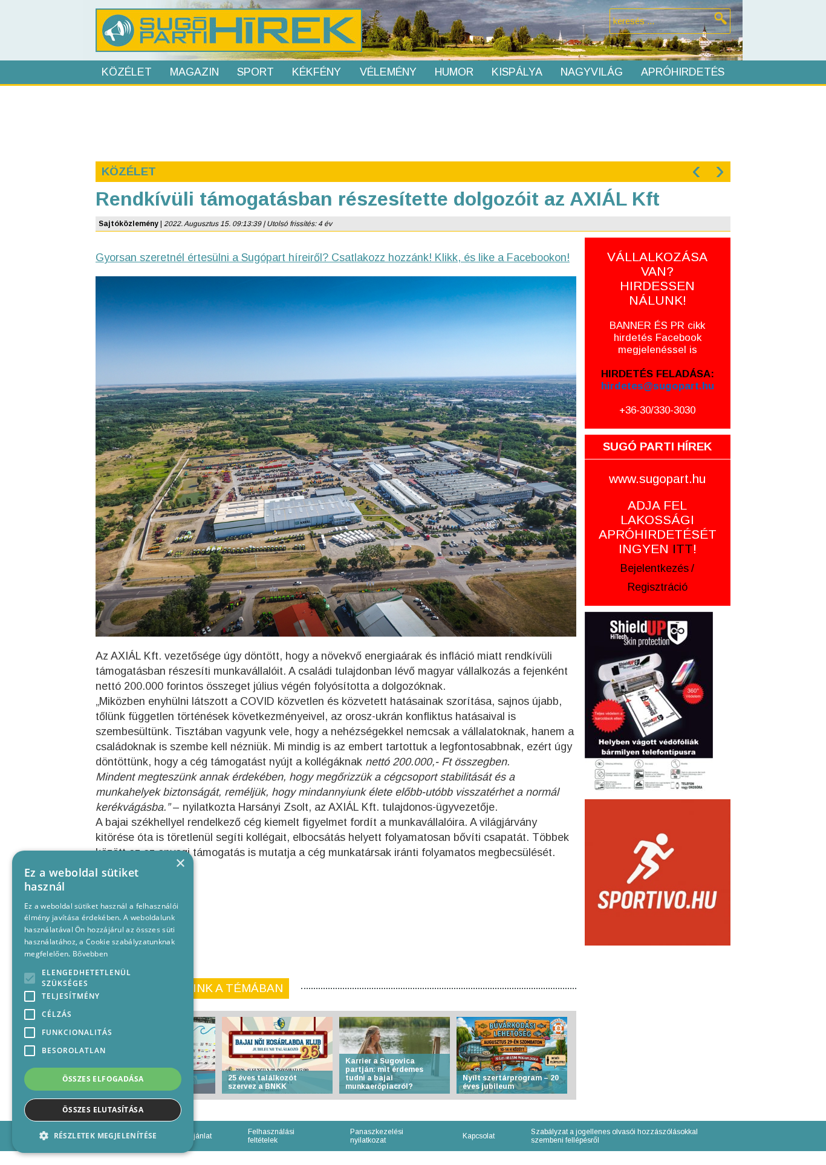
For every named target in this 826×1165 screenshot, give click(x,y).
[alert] (102, 1002)
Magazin (194, 72)
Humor (454, 72)
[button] (102, 1135)
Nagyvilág (592, 72)
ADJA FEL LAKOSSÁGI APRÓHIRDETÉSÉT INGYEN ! (658, 527)
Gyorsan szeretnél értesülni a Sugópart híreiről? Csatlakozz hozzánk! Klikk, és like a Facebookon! (333, 257)
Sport (255, 72)
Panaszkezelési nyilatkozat (376, 1136)
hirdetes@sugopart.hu (657, 386)
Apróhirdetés (682, 72)
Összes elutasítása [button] (102, 1110)
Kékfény (316, 72)
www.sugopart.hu (657, 478)
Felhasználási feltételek (271, 1136)
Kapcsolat (479, 1136)
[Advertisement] (412, 122)
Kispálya (517, 72)
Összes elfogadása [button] (103, 1079)
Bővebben (90, 954)
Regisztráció (658, 587)
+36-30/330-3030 (657, 410)
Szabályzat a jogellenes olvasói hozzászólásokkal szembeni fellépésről (614, 1136)
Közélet (127, 72)
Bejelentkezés (654, 568)
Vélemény (388, 72)
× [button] (179, 863)
